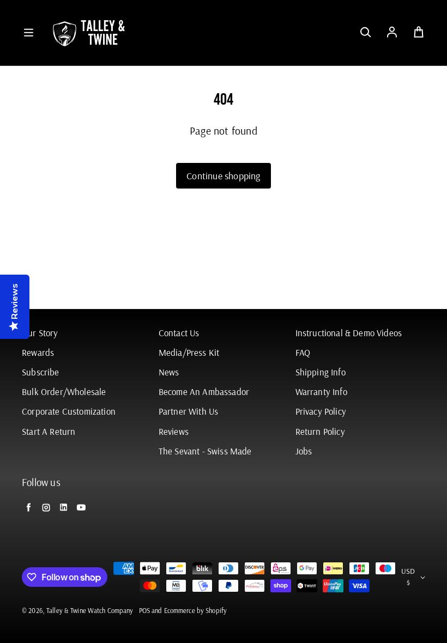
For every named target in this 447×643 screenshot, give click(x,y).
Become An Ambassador (204, 391)
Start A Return (48, 431)
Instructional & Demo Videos (348, 332)
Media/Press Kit (189, 352)
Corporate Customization (69, 411)
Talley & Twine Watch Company (90, 610)
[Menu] (28, 32)
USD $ (408, 576)
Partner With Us (189, 411)
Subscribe (40, 372)
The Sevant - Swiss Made (205, 451)
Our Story (40, 332)
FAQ (303, 352)
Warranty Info (321, 391)
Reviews (174, 431)
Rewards (38, 352)
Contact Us (179, 332)
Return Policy (320, 431)
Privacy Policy (320, 411)
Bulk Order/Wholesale (64, 391)
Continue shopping (223, 175)
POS (144, 610)
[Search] (365, 32)
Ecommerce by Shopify (195, 610)
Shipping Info (320, 372)
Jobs (303, 451)
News (169, 372)
